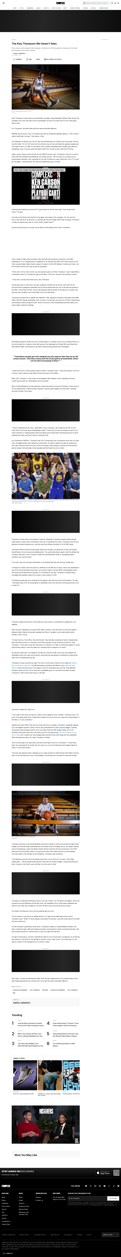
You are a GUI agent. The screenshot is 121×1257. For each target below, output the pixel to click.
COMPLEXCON (103, 8)
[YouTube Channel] (104, 1186)
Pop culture (6, 1206)
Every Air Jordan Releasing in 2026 (23, 1094)
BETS (65, 8)
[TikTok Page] (114, 1186)
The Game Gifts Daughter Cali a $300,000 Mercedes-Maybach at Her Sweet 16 (30, 1045)
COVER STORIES (75, 8)
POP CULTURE (56, 8)
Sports (14, 39)
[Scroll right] (78, 1075)
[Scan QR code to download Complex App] (116, 1173)
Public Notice (55, 1235)
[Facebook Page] (86, 1186)
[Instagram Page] (100, 1186)
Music (19, 1020)
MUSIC (38, 8)
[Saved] (112, 3)
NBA (14, 993)
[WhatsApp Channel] (95, 1186)
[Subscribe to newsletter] (113, 1198)
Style (39, 1092)
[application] (46, 185)
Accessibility (68, 1235)
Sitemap (79, 1235)
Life (3, 1212)
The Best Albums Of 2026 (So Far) (73, 1094)
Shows (4, 1218)
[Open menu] (3, 3)
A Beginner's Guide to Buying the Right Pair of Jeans (49, 1094)
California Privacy (40, 1235)
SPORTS (46, 8)
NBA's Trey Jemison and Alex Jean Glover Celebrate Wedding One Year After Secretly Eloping (30, 1035)
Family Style (6, 1224)
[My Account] (115, 3)
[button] (110, 1235)
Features (45, 990)
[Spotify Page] (118, 1186)
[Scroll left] (13, 1075)
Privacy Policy (96, 1204)
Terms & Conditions (8, 1235)
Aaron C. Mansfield (21, 1003)
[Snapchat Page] (109, 1186)
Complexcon (6, 1221)
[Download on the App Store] (103, 1172)
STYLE (22, 8)
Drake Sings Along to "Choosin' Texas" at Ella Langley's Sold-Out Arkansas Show (66, 1024)
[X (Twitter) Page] (91, 1186)
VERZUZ (85, 8)
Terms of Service (109, 1204)
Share (38, 59)
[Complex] (60, 3)
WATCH (93, 8)
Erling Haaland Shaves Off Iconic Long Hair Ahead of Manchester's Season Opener (65, 1035)
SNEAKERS (30, 8)
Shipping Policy (24, 1206)
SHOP (14, 8)
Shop (20, 1197)
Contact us (39, 1200)
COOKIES (88, 1234)
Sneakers (16, 1092)
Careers (38, 1197)
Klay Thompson (35, 990)
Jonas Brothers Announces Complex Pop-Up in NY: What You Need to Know (31, 1024)
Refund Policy (23, 1209)
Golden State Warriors (20, 990)
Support (21, 1203)
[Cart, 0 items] (118, 3)
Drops (21, 1200)
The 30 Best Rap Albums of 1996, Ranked (64, 1045)
